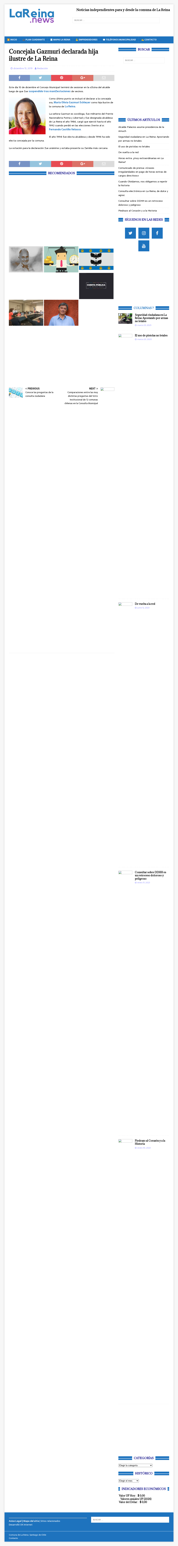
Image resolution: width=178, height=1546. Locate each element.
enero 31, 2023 (143, 882)
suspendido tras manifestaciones (50, 91)
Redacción (42, 68)
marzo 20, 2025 (144, 339)
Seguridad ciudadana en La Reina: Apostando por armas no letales (151, 318)
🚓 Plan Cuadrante (33, 39)
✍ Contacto (149, 39)
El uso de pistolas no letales (134, 146)
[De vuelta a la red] (125, 733)
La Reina (70, 106)
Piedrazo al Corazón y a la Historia (137, 210)
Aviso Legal (15, 1521)
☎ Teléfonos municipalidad (119, 39)
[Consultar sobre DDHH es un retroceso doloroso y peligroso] (125, 1001)
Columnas (143, 308)
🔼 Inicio (12, 39)
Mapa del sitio (31, 1521)
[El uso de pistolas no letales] (125, 464)
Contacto (13, 1538)
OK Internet (26, 1524)
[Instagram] (143, 233)
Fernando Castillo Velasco (65, 129)
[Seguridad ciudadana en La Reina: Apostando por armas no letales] (125, 318)
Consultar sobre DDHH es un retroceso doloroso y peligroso (140, 203)
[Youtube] (143, 245)
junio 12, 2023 (143, 607)
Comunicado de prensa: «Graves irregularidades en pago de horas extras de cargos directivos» (142, 172)
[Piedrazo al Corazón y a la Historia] (125, 1269)
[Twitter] (130, 233)
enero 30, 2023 (144, 1147)
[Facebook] (157, 233)
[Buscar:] (116, 20)
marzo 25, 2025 (144, 325)
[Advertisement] (61, 210)
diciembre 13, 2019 (23, 68)
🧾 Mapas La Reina (60, 39)
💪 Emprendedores (86, 39)
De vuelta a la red (128, 152)
